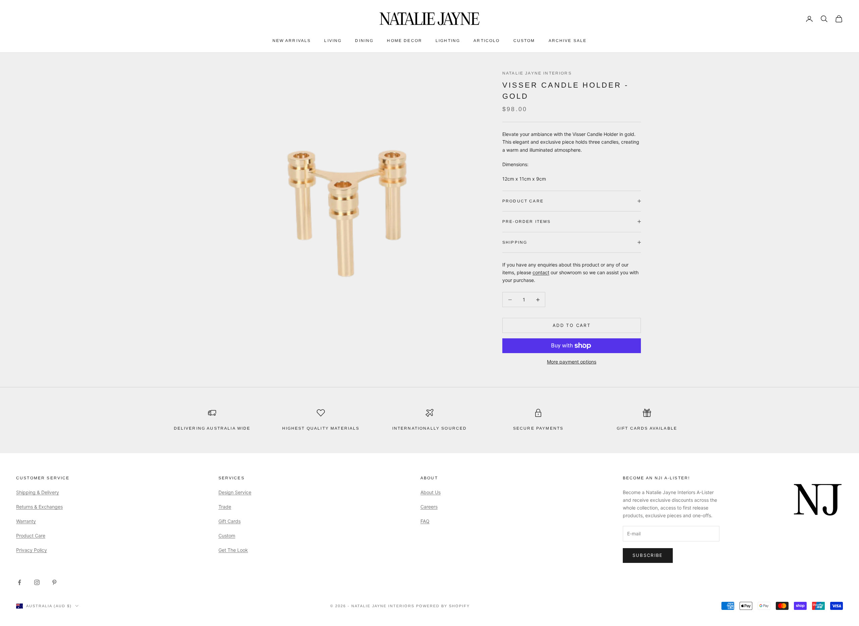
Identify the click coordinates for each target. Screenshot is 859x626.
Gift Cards (229, 521)
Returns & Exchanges (39, 507)
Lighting (448, 40)
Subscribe (648, 555)
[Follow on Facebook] (19, 582)
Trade (224, 507)
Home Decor (404, 40)
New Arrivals (291, 40)
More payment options (571, 362)
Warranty (26, 521)
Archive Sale (568, 40)
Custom (524, 40)
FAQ (425, 521)
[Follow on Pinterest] (54, 582)
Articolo (486, 40)
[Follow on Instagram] (37, 582)
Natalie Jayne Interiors (537, 73)
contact (541, 272)
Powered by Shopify (443, 606)
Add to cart (572, 325)
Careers (429, 507)
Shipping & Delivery (37, 492)
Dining (364, 40)
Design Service (234, 492)
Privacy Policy (31, 550)
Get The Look (233, 550)
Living (333, 40)
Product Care (30, 535)
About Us (430, 492)
